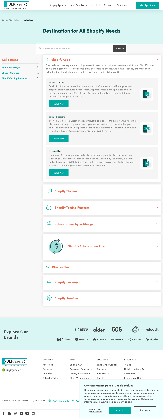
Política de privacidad (120, 401)
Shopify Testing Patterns (14, 78)
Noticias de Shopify (134, 369)
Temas (127, 364)
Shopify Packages (11, 67)
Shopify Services (10, 72)
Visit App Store (147, 5)
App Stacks (103, 373)
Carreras (47, 369)
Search (121, 48)
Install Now (58, 103)
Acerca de (48, 364)
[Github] (33, 413)
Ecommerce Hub (132, 378)
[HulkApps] (16, 5)
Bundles (101, 378)
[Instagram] (10, 413)
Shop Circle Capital (107, 364)
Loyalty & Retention (80, 373)
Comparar (129, 373)
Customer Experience (81, 369)
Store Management (80, 378)
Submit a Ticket (51, 378)
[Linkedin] (21, 413)
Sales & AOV (76, 364)
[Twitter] (15, 413)
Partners (101, 369)
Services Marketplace (11, 20)
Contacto (47, 373)
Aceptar (120, 410)
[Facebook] (4, 413)
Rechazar (145, 410)
